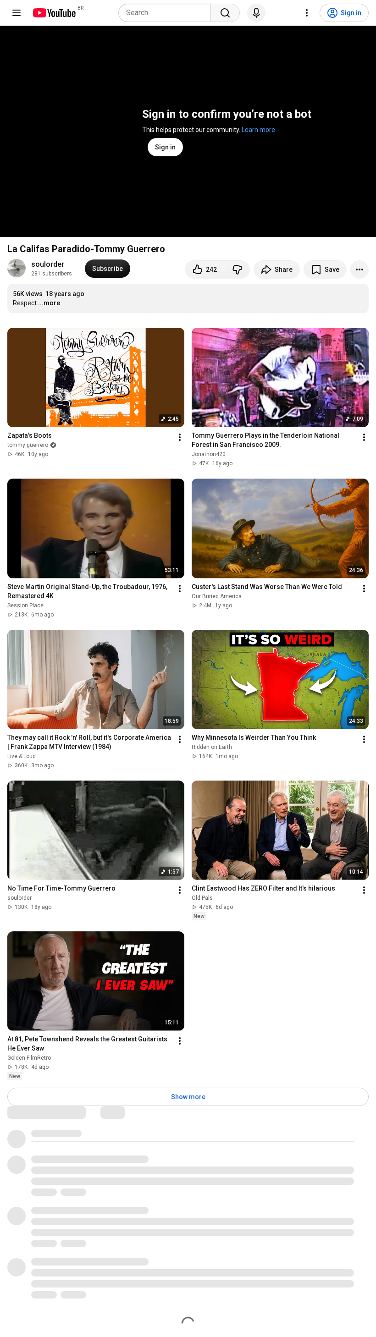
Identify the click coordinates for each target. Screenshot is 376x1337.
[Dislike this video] (237, 269)
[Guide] (16, 12)
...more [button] (49, 303)
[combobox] (167, 12)
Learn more (258, 129)
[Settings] (306, 12)
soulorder (47, 264)
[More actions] (359, 269)
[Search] (225, 13)
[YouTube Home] (54, 13)
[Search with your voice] (256, 13)
